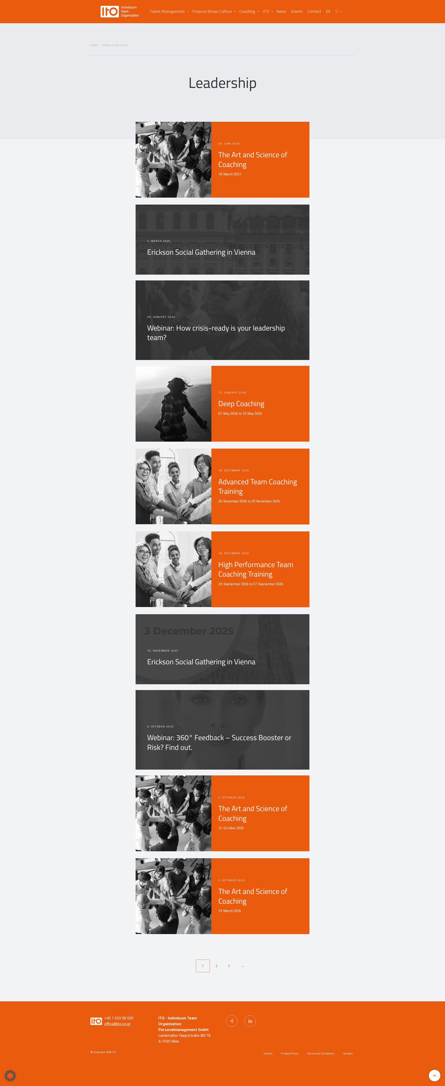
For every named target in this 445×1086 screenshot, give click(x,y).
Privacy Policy (289, 1053)
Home (94, 45)
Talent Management (167, 11)
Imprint (268, 1053)
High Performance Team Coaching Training (255, 569)
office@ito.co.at (117, 1024)
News (281, 11)
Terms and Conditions (320, 1053)
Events (297, 11)
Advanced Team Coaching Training (257, 486)
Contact (314, 11)
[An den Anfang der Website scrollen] (434, 1075)
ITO (266, 11)
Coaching (247, 11)
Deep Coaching (241, 403)
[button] (10, 1076)
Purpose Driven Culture (212, 11)
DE (328, 11)
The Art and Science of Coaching (252, 159)
